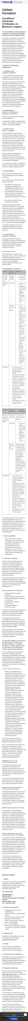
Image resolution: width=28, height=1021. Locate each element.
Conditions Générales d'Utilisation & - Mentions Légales (14, 1016)
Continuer (14, 1019)
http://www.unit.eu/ (7, 894)
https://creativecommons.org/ (10, 974)
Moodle (19, 950)
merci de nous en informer (18, 222)
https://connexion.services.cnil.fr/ (11, 757)
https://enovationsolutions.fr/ (10, 939)
